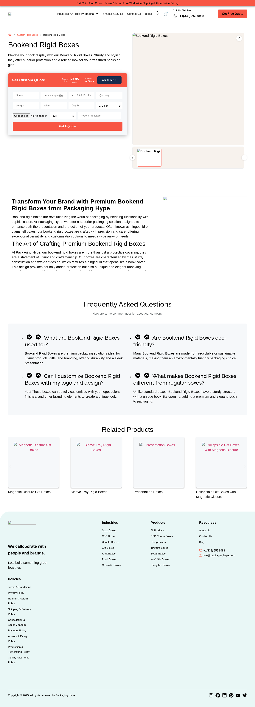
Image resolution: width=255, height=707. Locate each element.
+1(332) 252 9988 (192, 16)
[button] (10, 466)
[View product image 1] (149, 158)
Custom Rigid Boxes (27, 35)
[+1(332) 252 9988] (175, 16)
